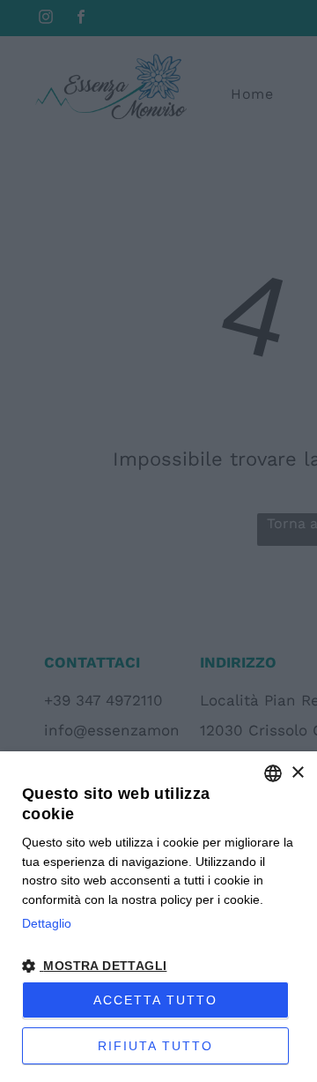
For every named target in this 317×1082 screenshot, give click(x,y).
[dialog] (158, 916)
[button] (158, 964)
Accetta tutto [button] (155, 1000)
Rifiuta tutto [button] (155, 1046)
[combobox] (273, 773)
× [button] (297, 773)
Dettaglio (46, 923)
